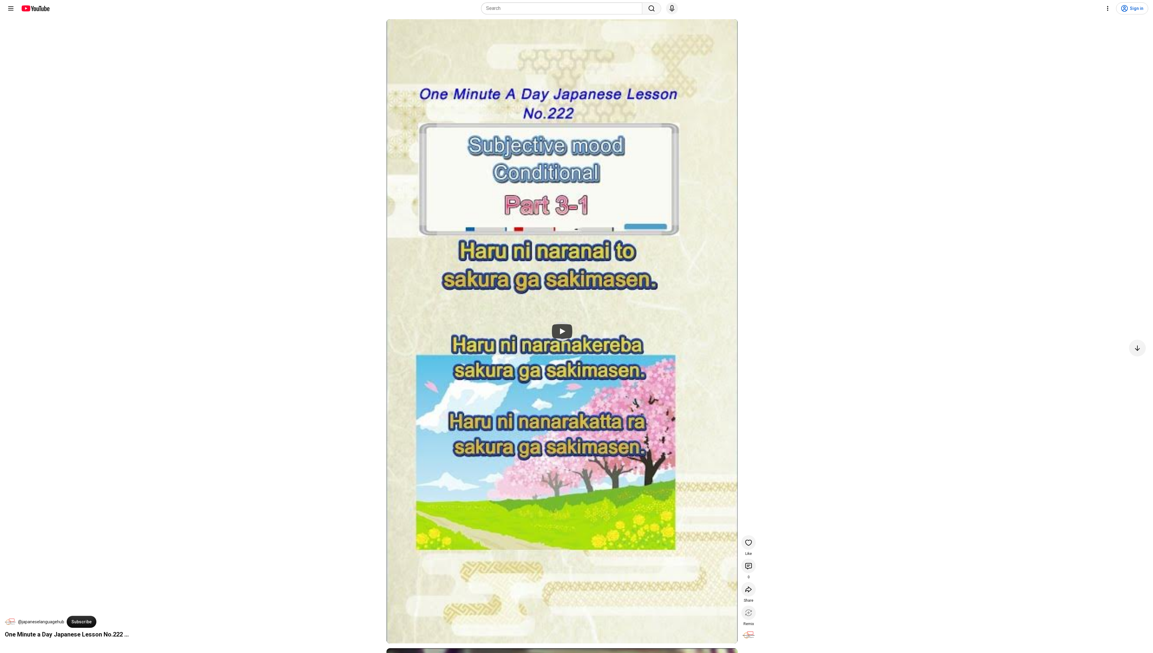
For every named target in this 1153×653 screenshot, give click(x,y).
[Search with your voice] (672, 8)
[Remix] (748, 613)
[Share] (748, 589)
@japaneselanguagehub (41, 621)
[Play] (562, 331)
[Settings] (1107, 8)
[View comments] (748, 566)
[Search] (651, 8)
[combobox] (563, 8)
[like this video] (748, 542)
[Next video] (1137, 348)
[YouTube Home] (35, 8)
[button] (10, 621)
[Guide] (10, 8)
